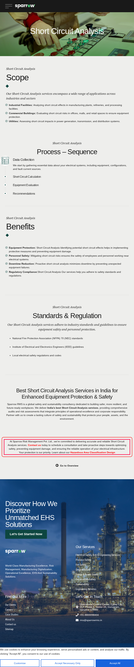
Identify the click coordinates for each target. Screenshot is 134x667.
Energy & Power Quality (87, 574)
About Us (9, 619)
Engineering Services (86, 589)
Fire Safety (81, 564)
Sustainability (82, 584)
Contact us (10, 624)
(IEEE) (68, 346)
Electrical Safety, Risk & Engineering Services (98, 555)
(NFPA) (56, 338)
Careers (9, 609)
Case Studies (11, 614)
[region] (67, 656)
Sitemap (9, 629)
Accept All (115, 663)
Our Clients (10, 604)
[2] (15, 551)
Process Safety (83, 559)
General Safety (83, 569)
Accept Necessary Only (67, 663)
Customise (20, 663)
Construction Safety (86, 579)
